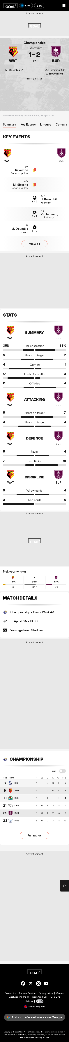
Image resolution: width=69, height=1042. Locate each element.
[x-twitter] (31, 984)
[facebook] (23, 984)
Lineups (45, 124)
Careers (60, 993)
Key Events (28, 124)
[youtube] (46, 984)
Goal (21, 1032)
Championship (35, 43)
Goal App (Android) (19, 997)
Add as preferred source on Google (36, 1017)
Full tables (34, 835)
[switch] (62, 771)
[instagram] (38, 984)
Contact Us (10, 993)
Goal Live (55, 997)
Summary (9, 124)
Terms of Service (27, 993)
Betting (29, 1001)
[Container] (13, 54)
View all (34, 244)
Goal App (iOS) (39, 997)
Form (53, 771)
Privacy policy (46, 993)
